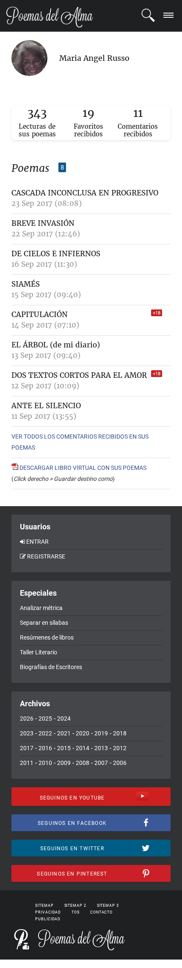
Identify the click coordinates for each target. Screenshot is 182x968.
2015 (64, 748)
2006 (120, 763)
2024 (64, 718)
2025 (45, 718)
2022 (45, 733)
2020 (82, 733)
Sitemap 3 (108, 905)
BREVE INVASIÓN (42, 223)
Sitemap (44, 905)
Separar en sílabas (44, 623)
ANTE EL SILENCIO (46, 405)
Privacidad (48, 912)
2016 (45, 748)
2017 (26, 748)
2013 (101, 748)
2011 (26, 763)
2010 (45, 763)
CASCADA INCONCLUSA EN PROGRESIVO (84, 193)
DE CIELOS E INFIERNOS (55, 253)
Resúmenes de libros (47, 637)
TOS (76, 912)
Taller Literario (38, 652)
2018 (120, 733)
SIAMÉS (25, 284)
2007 (101, 763)
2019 (101, 733)
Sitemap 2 (75, 905)
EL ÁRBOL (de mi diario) (55, 345)
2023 (26, 733)
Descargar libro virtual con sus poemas (82, 467)
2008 (82, 763)
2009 (64, 763)
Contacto (101, 912)
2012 (120, 748)
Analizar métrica (41, 608)
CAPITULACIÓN (39, 314)
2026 (26, 718)
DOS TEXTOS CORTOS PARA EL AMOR (79, 375)
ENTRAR (37, 542)
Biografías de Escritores (51, 667)
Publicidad (48, 919)
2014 (82, 748)
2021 (64, 733)
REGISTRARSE (46, 556)
